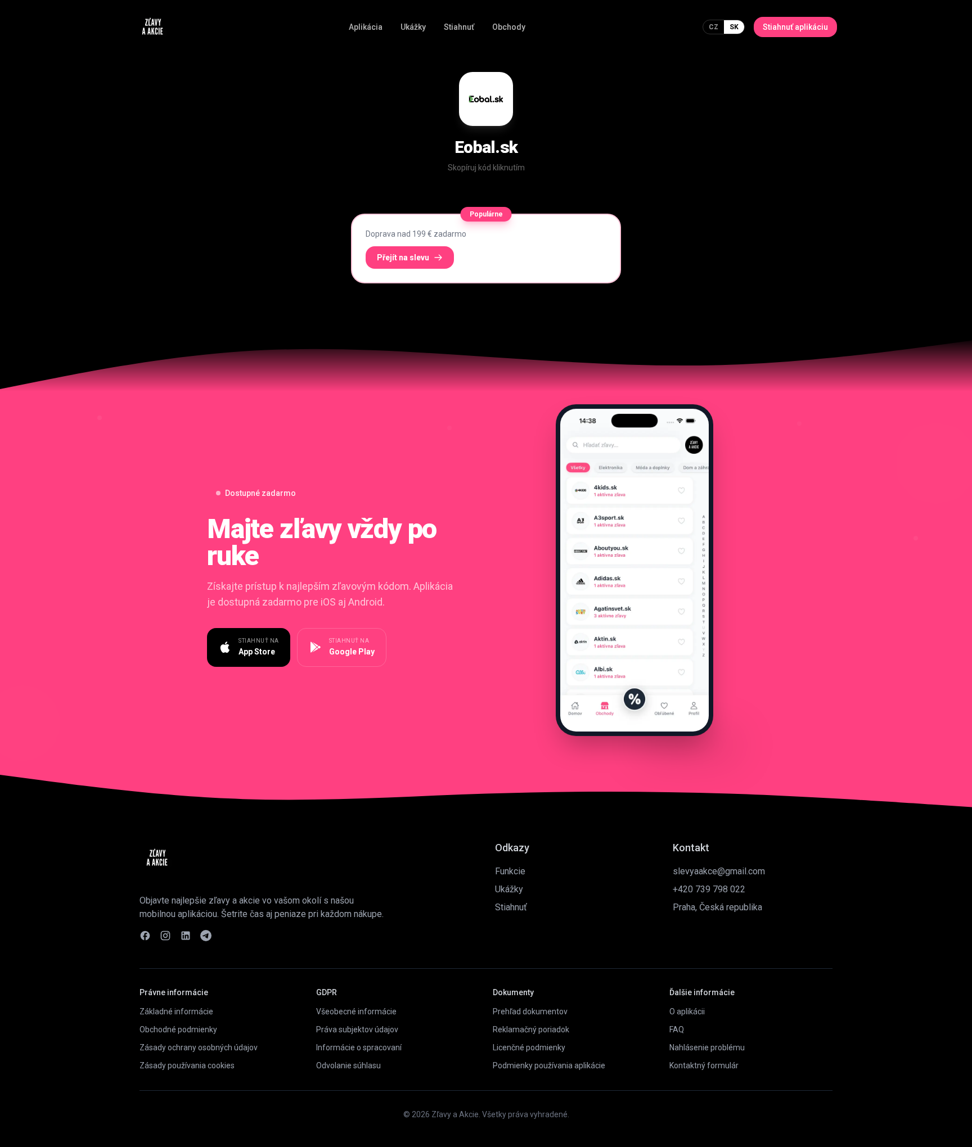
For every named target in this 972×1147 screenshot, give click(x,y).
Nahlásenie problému (707, 1047)
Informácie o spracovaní (359, 1047)
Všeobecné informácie (356, 1011)
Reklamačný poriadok (531, 1029)
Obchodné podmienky (178, 1029)
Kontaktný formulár (704, 1065)
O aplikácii (687, 1011)
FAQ (676, 1029)
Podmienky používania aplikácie (549, 1065)
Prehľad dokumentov (530, 1011)
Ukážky (413, 26)
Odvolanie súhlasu (348, 1065)
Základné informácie (176, 1011)
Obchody (508, 26)
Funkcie (510, 871)
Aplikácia (365, 26)
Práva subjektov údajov (357, 1029)
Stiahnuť (459, 26)
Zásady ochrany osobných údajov (199, 1047)
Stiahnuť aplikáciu (795, 26)
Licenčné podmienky (529, 1047)
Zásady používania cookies (187, 1065)
